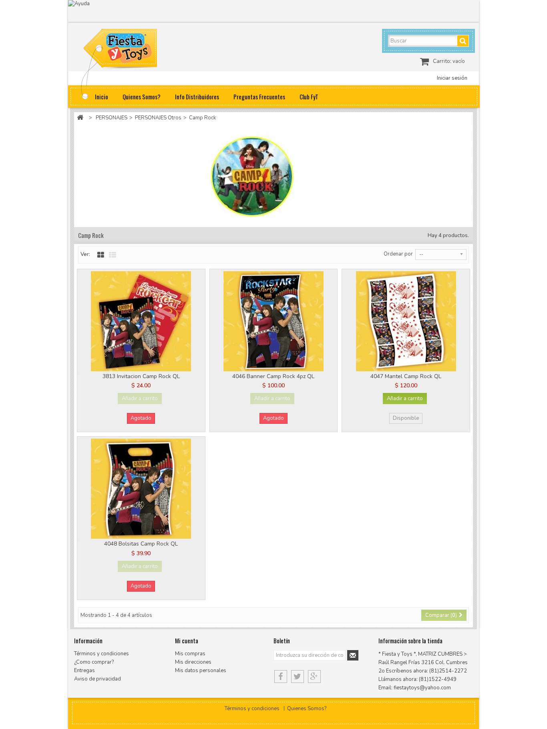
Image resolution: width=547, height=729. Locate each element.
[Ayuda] (273, 11)
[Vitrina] (100, 255)
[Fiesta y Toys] (129, 50)
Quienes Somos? (142, 96)
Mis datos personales (200, 670)
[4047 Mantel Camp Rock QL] (406, 321)
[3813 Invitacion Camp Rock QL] (141, 321)
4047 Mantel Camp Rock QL (405, 376)
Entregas (84, 670)
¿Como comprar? (94, 662)
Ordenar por (398, 254)
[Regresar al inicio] (80, 118)
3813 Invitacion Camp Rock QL (141, 376)
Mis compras (190, 653)
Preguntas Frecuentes (259, 96)
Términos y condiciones (101, 653)
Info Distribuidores (197, 96)
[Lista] (112, 255)
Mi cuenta (186, 640)
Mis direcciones (193, 662)
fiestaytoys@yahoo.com (422, 687)
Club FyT (309, 96)
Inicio (101, 96)
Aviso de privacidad (97, 679)
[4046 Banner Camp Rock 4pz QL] (274, 321)
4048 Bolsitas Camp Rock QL (141, 544)
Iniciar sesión (452, 78)
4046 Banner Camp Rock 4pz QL (273, 376)
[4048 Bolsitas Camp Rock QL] (141, 489)
